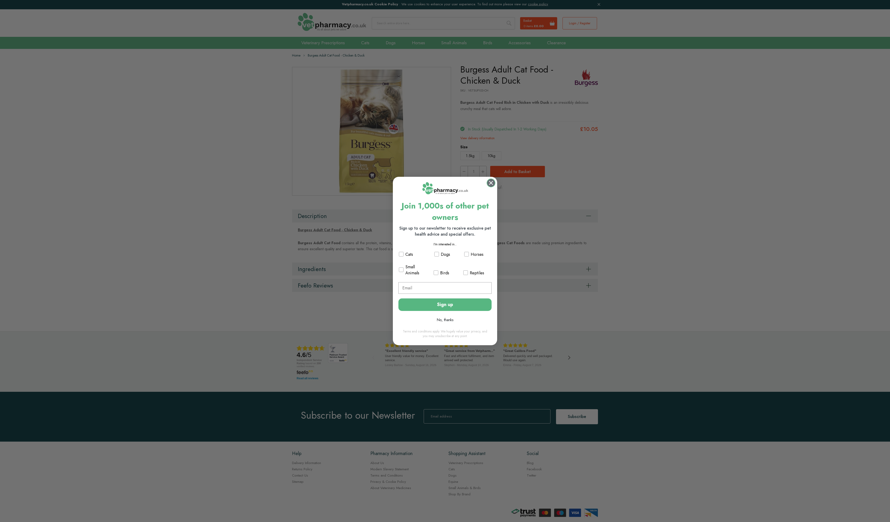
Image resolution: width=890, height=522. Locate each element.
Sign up (445, 304)
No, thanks (445, 320)
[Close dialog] (491, 183)
